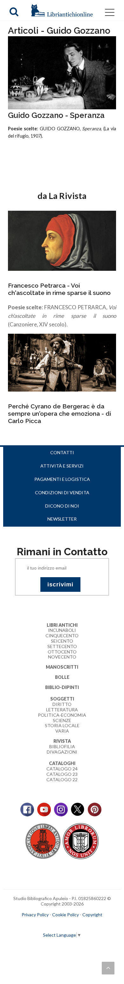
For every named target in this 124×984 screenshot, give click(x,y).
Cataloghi (62, 763)
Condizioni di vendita (62, 492)
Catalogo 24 (62, 768)
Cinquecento (62, 635)
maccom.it (43, 924)
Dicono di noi (62, 506)
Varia (62, 731)
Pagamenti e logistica (62, 479)
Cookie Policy (65, 914)
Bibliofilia (62, 746)
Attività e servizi (62, 465)
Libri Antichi (62, 625)
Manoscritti (62, 667)
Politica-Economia (62, 715)
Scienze (62, 720)
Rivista (62, 741)
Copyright (92, 914)
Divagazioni (62, 752)
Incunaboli (62, 630)
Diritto (62, 704)
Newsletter (62, 519)
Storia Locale (62, 725)
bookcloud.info (74, 924)
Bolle (62, 677)
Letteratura (62, 709)
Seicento (62, 641)
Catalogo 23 (62, 774)
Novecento (62, 656)
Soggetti (62, 698)
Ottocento (62, 651)
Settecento (62, 646)
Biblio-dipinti (62, 687)
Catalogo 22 (62, 779)
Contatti (62, 452)
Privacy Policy (35, 914)
